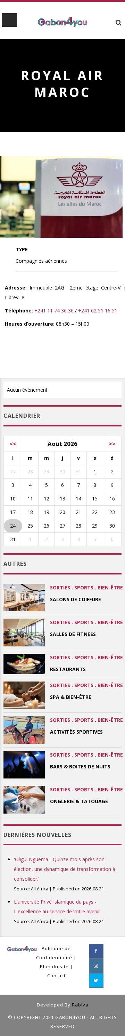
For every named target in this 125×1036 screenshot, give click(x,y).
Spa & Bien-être (70, 697)
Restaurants (68, 669)
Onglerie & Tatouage (79, 801)
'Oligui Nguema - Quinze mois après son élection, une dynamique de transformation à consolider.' (64, 869)
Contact (56, 975)
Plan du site (54, 966)
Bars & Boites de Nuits (80, 766)
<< (12, 444)
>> (112, 444)
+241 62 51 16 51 (97, 310)
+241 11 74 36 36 (54, 310)
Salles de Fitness (73, 634)
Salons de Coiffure (75, 599)
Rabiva (80, 1005)
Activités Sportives (76, 731)
